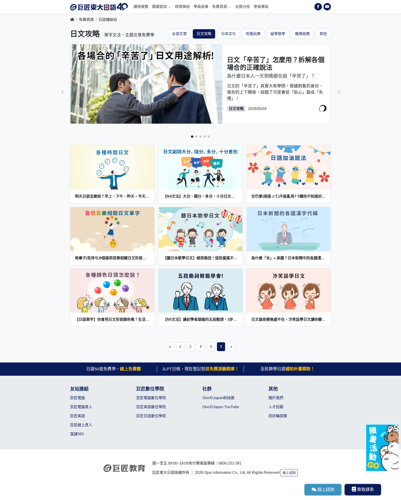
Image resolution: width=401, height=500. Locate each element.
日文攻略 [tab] (204, 34)
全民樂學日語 (287, 369)
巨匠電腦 (77, 398)
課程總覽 (140, 7)
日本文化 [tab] (228, 34)
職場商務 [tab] (302, 34)
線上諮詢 (289, 472)
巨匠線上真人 (81, 425)
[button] (192, 136)
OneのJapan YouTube (220, 407)
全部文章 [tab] (179, 34)
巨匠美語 (77, 416)
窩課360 (77, 434)
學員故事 (201, 7)
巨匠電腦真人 (81, 407)
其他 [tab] (323, 34)
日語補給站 (107, 20)
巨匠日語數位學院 (151, 416)
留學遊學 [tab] (277, 34)
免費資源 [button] (220, 7)
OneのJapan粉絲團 (218, 398)
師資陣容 (182, 7)
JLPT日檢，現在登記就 (200, 369)
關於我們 (275, 398)
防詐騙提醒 (277, 416)
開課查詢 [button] (160, 7)
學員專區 (261, 7)
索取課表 (365, 489)
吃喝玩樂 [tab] (253, 34)
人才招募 (275, 407)
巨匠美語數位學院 (151, 407)
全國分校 (242, 7)
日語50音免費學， (113, 369)
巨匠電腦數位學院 (151, 398)
